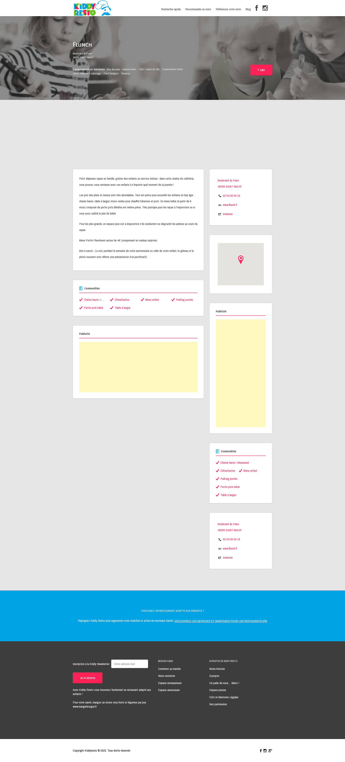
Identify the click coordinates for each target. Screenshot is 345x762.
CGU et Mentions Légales (223, 697)
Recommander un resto (198, 9)
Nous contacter (166, 676)
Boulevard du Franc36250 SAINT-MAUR (83, 55)
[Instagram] (265, 8)
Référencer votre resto (228, 9)
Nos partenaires (218, 704)
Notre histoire (217, 669)
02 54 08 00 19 (231, 195)
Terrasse (125, 73)
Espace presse (217, 690)
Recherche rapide (171, 9)
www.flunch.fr (230, 205)
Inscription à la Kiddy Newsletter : (92, 664)
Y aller (261, 70)
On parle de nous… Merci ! (224, 683)
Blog (248, 9)
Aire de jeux (113, 69)
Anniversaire (129, 69)
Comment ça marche (169, 669)
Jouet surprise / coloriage (87, 73)
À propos (214, 676)
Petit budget (111, 73)
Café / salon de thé (149, 69)
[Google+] (270, 751)
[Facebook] (256, 8)
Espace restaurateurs (170, 683)
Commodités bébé (172, 69)
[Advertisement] (172, 142)
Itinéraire (228, 214)
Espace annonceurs (169, 690)
